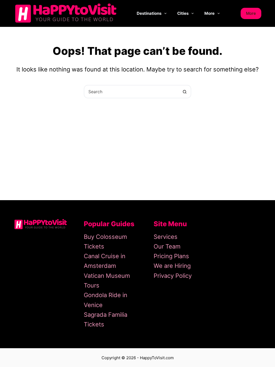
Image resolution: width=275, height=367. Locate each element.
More (209, 13)
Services (166, 236)
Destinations (149, 13)
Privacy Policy (173, 275)
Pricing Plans (171, 256)
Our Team (167, 246)
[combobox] (131, 91)
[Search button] (184, 91)
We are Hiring (172, 265)
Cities (183, 13)
